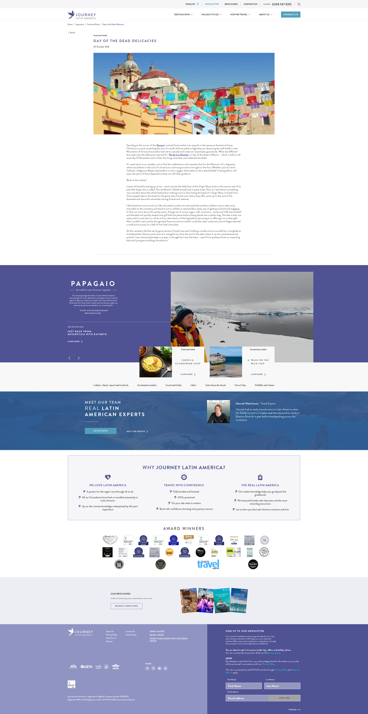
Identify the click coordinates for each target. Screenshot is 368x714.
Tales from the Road (215, 385)
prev (69, 358)
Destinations (182, 14)
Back (72, 33)
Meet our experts (136, 431)
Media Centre (157, 635)
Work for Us (111, 638)
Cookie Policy (131, 635)
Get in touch (101, 430)
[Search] (299, 4)
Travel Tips (240, 385)
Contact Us (290, 14)
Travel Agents (157, 631)
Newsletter (212, 4)
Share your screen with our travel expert (169, 639)
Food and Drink (173, 385)
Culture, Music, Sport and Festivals (111, 385)
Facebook (147, 668)
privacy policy (274, 653)
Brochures (231, 4)
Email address (233, 692)
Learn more (74, 342)
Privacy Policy (111, 635)
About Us (264, 14)
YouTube (159, 668)
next (79, 358)
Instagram (165, 668)
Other (193, 385)
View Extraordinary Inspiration (94, 312)
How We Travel (238, 14)
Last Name (270, 680)
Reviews (109, 641)
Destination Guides (147, 385)
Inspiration (250, 4)
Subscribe (284, 697)
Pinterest (153, 668)
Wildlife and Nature (265, 385)
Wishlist (190, 4)
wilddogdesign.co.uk (294, 709)
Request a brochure (126, 605)
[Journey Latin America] (82, 14)
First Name (231, 680)
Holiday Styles (210, 14)
